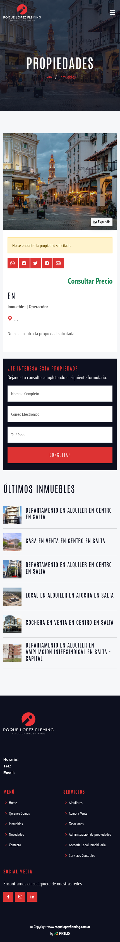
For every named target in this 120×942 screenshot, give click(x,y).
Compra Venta (78, 813)
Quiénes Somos (19, 813)
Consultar (60, 455)
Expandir (103, 221)
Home (48, 76)
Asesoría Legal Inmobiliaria (87, 845)
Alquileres (76, 803)
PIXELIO (64, 933)
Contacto (15, 845)
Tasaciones (76, 824)
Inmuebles (67, 77)
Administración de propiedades (90, 834)
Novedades (16, 834)
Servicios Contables (82, 855)
